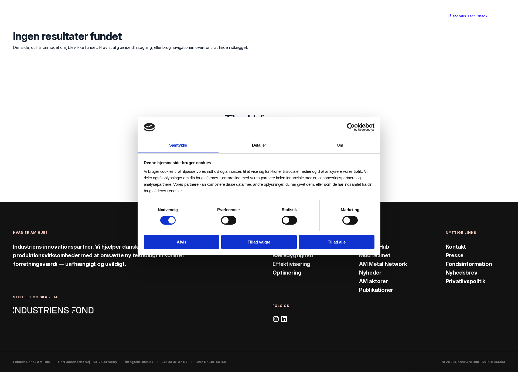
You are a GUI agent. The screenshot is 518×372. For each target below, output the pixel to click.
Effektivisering (291, 264)
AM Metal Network (383, 264)
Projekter (273, 15)
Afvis (181, 242)
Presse (455, 255)
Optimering (286, 272)
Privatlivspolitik (466, 281)
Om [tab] (340, 145)
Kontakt (456, 247)
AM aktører (373, 281)
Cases (249, 15)
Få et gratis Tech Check (468, 16)
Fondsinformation (469, 264)
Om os (299, 15)
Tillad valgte (259, 242)
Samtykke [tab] (178, 145)
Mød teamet (374, 255)
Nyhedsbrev (462, 272)
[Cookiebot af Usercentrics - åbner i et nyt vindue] (350, 127)
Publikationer (376, 290)
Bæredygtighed (292, 255)
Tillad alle (337, 242)
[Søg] (430, 16)
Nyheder (370, 272)
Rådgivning (223, 15)
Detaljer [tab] (259, 145)
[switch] (228, 220)
